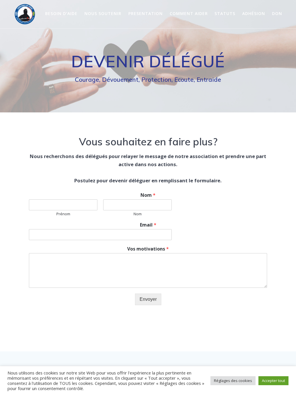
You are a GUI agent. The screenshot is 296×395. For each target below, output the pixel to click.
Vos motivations (148, 249)
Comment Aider (189, 13)
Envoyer (148, 299)
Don (277, 13)
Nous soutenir (102, 13)
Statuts (224, 13)
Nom (148, 195)
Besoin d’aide (61, 13)
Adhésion (253, 13)
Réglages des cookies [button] (233, 380)
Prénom (63, 214)
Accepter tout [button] (273, 380)
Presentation (145, 13)
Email (148, 225)
